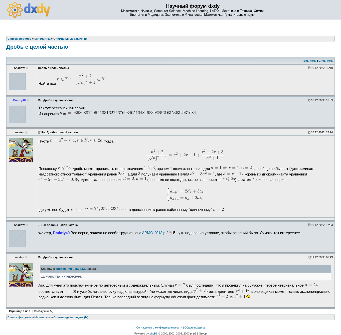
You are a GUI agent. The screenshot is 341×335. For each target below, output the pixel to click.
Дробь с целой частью (37, 47)
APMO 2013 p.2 (155, 233)
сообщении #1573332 (71, 269)
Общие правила (194, 327)
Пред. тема (309, 60)
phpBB (154, 333)
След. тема (326, 60)
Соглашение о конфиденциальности (159, 327)
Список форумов (19, 317)
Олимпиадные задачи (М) (70, 317)
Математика (42, 317)
